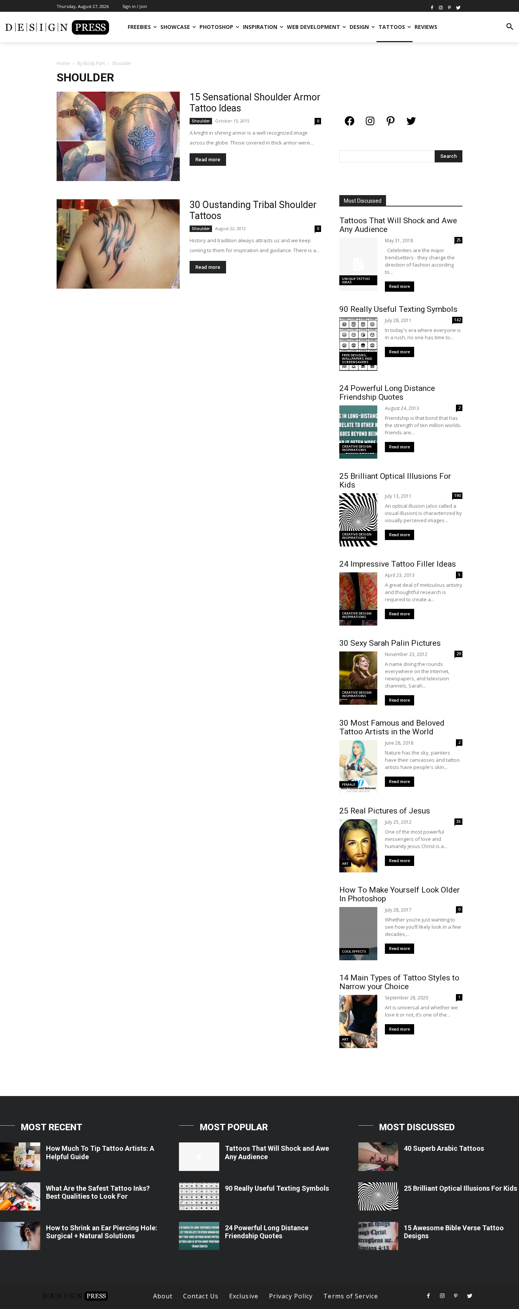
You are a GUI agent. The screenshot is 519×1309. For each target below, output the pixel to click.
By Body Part (91, 63)
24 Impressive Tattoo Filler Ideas (397, 564)
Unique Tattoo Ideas (356, 280)
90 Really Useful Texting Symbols (398, 309)
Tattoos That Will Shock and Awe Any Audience (398, 225)
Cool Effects (354, 951)
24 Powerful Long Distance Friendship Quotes (387, 393)
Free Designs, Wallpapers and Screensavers (357, 358)
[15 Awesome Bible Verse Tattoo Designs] (378, 1236)
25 (458, 240)
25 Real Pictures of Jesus (384, 810)
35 (458, 821)
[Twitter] (458, 7)
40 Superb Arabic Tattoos (444, 1148)
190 (457, 495)
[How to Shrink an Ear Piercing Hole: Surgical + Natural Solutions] (20, 1236)
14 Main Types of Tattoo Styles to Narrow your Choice (399, 982)
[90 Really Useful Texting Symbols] (199, 1196)
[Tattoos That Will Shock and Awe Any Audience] (199, 1156)
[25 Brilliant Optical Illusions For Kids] (378, 1196)
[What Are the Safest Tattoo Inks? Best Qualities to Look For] (20, 1196)
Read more (207, 159)
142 (457, 319)
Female (348, 784)
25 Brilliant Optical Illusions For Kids (395, 480)
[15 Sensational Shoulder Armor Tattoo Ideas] (118, 136)
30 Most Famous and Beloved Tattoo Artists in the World (392, 727)
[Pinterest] (449, 7)
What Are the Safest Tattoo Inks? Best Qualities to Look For (98, 1192)
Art (345, 863)
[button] (510, 27)
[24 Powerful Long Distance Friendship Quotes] (199, 1236)
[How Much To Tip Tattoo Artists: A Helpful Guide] (20, 1156)
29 (458, 653)
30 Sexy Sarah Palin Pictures (390, 643)
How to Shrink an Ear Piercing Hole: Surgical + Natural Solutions (101, 1232)
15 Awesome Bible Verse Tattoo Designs (454, 1232)
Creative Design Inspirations (357, 448)
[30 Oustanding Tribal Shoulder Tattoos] (118, 244)
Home (63, 63)
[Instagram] (441, 7)
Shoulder (201, 121)
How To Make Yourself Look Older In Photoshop (399, 894)
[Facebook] (432, 7)
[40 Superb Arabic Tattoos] (378, 1156)
